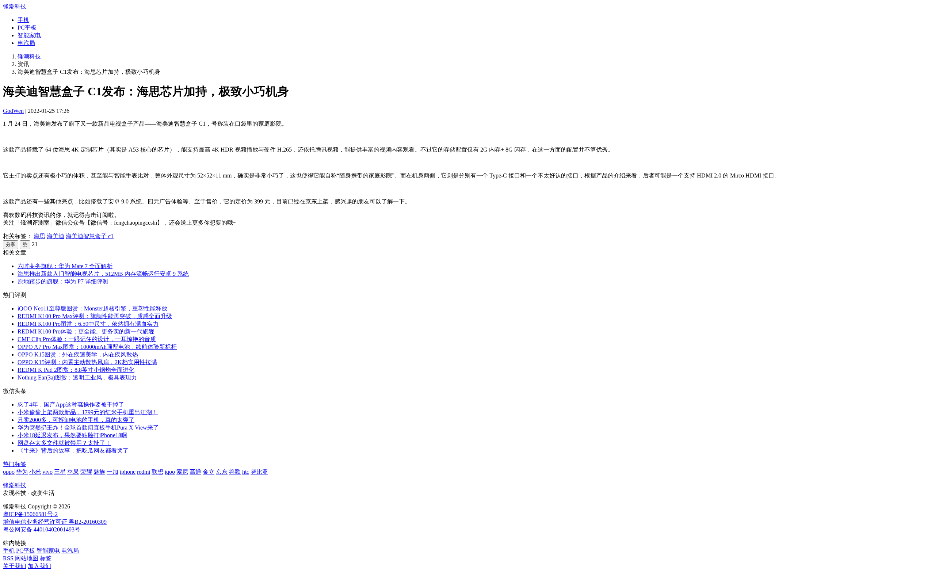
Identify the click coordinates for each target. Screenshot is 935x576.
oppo (9, 472)
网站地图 (26, 558)
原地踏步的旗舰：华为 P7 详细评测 (63, 281)
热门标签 (14, 464)
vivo (47, 472)
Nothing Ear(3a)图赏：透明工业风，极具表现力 (77, 377)
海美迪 (55, 236)
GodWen (13, 111)
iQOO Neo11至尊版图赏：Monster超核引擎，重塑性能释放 (92, 308)
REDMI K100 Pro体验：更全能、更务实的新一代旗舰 (86, 331)
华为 (22, 472)
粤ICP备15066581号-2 (30, 514)
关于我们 (14, 566)
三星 (60, 472)
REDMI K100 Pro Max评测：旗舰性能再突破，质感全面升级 (95, 316)
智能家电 (29, 35)
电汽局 (26, 43)
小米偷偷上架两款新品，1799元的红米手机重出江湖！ (88, 412)
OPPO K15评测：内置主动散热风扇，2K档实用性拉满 (87, 362)
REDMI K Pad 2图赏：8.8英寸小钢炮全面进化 (76, 370)
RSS (8, 558)
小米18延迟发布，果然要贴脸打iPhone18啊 (72, 435)
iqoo (170, 472)
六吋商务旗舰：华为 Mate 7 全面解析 (65, 266)
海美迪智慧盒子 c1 (90, 236)
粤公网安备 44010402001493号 (41, 529)
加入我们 (39, 566)
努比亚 (259, 472)
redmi (143, 472)
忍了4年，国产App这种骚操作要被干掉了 (71, 404)
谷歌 (235, 472)
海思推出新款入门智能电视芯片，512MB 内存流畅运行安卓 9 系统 (103, 274)
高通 (195, 472)
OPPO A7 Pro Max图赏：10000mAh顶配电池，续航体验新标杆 (97, 347)
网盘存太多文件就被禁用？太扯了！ (64, 443)
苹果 (73, 472)
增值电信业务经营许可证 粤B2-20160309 (55, 522)
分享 (10, 244)
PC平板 (27, 27)
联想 (157, 472)
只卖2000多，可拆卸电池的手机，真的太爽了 (76, 420)
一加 (112, 472)
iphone (128, 472)
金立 (208, 472)
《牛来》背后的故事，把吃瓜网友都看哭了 (73, 450)
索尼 (182, 472)
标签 (45, 558)
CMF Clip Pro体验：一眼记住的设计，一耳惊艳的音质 (87, 339)
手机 (23, 20)
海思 (39, 236)
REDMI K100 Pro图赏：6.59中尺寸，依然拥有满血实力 (88, 324)
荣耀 (86, 472)
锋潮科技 (14, 6)
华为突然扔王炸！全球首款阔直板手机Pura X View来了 (88, 427)
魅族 (99, 472)
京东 (222, 472)
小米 (35, 472)
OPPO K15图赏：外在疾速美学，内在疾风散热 (78, 354)
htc (245, 472)
